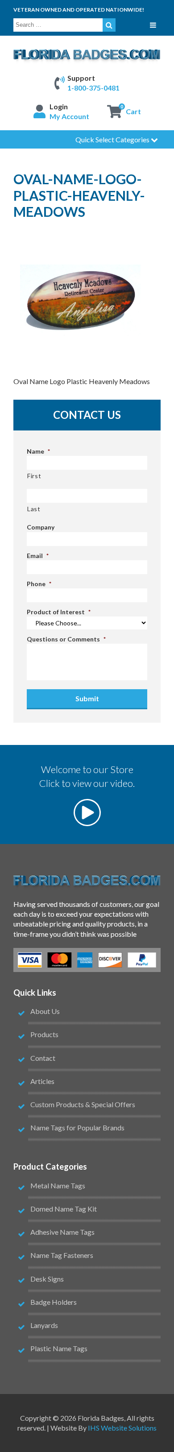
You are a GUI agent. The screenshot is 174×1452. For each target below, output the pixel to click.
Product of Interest (59, 612)
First (34, 476)
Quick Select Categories (113, 139)
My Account (69, 116)
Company (40, 527)
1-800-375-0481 (93, 87)
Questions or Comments (66, 639)
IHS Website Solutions (122, 1427)
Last (34, 509)
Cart (133, 111)
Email (38, 555)
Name (38, 451)
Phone (39, 583)
